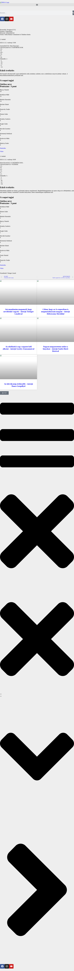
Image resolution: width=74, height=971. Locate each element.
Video (1, 151)
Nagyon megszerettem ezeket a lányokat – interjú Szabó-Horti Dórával (55, 349)
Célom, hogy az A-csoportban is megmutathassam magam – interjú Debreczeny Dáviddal (55, 311)
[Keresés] (73, 13)
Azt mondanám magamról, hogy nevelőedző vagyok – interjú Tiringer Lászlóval (18, 311)
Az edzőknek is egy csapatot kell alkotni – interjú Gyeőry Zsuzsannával (18, 348)
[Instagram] (7, 19)
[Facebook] (2, 19)
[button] (37, 4)
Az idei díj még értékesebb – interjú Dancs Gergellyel (18, 385)
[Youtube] (11, 19)
